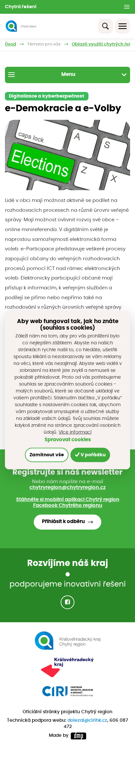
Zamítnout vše (46, 454)
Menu (68, 74)
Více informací (75, 432)
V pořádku (93, 454)
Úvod (10, 44)
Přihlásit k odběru (63, 521)
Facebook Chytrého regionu (67, 505)
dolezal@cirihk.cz (87, 720)
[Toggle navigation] (122, 26)
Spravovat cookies (68, 439)
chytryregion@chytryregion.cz (67, 487)
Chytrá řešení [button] (20, 7)
